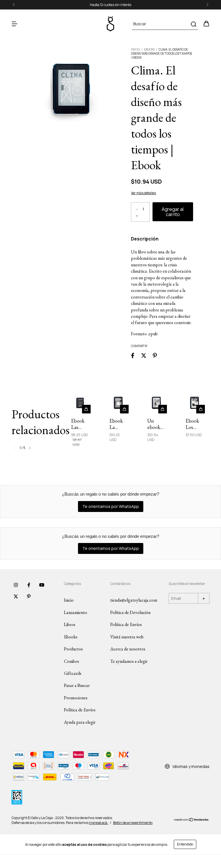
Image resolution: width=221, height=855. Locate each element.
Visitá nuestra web (127, 637)
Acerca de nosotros (127, 649)
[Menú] (14, 24)
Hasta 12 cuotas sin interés (110, 4)
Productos (73, 649)
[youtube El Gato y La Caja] (41, 585)
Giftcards (72, 673)
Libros (69, 624)
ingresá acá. (98, 822)
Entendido (185, 844)
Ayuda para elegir (80, 722)
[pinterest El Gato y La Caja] (28, 596)
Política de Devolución (130, 612)
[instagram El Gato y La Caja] (16, 585)
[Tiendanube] (191, 820)
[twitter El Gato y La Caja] (16, 596)
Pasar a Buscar (77, 685)
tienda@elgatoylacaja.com (133, 600)
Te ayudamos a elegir (129, 661)
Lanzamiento (75, 612)
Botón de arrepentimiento (133, 822)
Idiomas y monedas (190, 766)
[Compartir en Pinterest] (155, 355)
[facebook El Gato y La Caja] (28, 585)
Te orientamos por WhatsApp (110, 506)
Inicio (135, 49)
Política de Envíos (80, 710)
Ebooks (149, 49)
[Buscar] (193, 24)
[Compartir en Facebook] (132, 355)
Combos (71, 661)
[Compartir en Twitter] (143, 355)
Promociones (75, 698)
